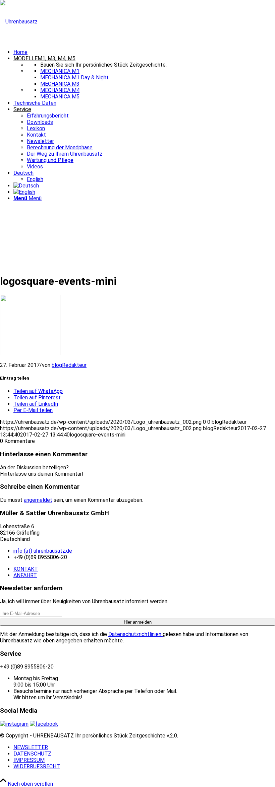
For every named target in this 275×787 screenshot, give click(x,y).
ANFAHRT (25, 575)
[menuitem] (144, 52)
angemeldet (38, 500)
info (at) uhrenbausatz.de (42, 551)
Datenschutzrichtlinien (135, 634)
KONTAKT (25, 569)
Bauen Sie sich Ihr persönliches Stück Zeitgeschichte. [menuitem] (103, 65)
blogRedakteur (69, 365)
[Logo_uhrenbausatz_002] (19, 21)
